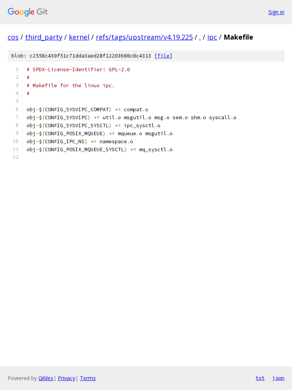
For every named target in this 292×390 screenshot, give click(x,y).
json (278, 377)
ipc (212, 37)
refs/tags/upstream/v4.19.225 (144, 37)
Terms (88, 378)
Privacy (66, 378)
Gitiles (45, 378)
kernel (79, 37)
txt (260, 377)
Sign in (276, 12)
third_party (43, 37)
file (163, 56)
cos (13, 37)
